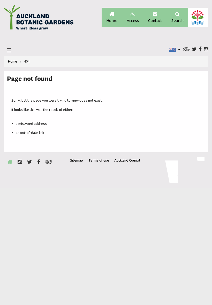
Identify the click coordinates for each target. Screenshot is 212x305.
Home (111, 20)
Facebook (200, 49)
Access (133, 20)
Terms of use (98, 160)
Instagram (206, 49)
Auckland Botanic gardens (38, 19)
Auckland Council (198, 17)
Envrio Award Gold (168, 170)
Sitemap (76, 160)
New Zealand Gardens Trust (194, 170)
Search (177, 20)
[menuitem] (12, 61)
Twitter (194, 49)
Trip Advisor (186, 49)
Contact (155, 20)
